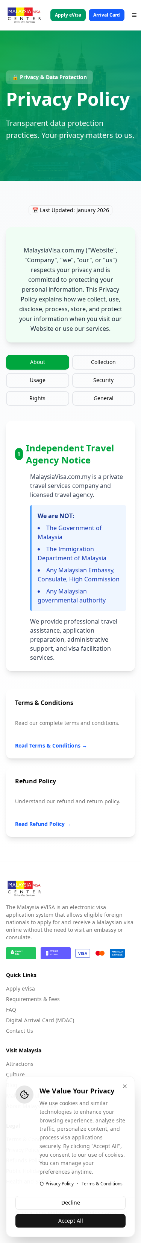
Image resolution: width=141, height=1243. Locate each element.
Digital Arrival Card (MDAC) (40, 1020)
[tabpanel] (70, 546)
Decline (70, 1202)
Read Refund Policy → (43, 823)
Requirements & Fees (33, 999)
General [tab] (104, 398)
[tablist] (70, 380)
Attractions (19, 1063)
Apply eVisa (68, 15)
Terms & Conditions (102, 1184)
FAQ (11, 1009)
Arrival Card (106, 15)
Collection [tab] (103, 361)
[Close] (125, 1086)
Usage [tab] (37, 380)
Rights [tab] (37, 398)
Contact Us (19, 1030)
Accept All (70, 1220)
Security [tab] (103, 380)
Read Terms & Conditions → (51, 745)
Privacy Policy (59, 1184)
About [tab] (37, 361)
